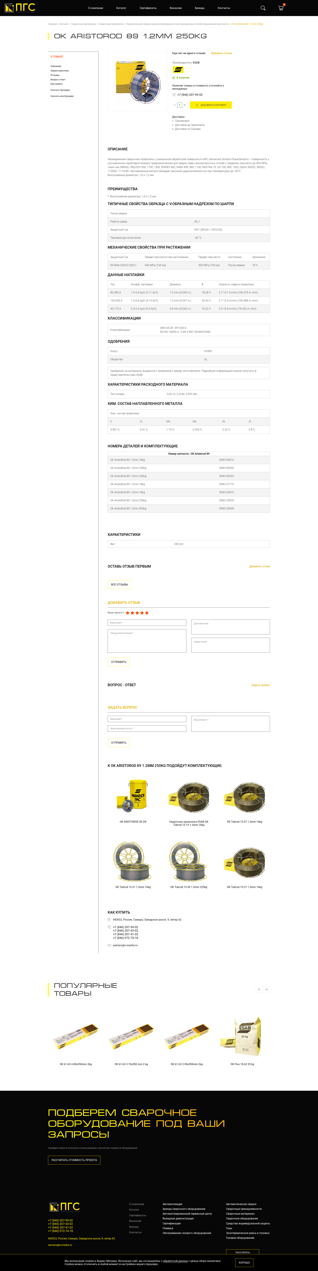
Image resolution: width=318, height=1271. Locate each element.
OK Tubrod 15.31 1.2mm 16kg (133, 887)
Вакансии (176, 8)
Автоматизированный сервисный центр (187, 1213)
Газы (229, 1228)
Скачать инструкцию (62, 96)
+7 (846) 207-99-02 (190, 94)
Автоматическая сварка (241, 1204)
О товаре (57, 56)
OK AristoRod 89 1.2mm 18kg (127, 484)
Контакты (224, 8)
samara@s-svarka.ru (125, 945)
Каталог (121, 8)
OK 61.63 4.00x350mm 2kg (76, 1064)
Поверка (168, 1228)
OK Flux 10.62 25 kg (242, 1064)
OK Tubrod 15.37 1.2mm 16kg (244, 821)
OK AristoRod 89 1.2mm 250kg (128, 500)
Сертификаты (148, 8)
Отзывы (55, 75)
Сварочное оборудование (242, 1218)
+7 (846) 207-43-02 (125, 930)
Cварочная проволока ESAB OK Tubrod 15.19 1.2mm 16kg (188, 823)
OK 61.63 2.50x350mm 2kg (187, 1064)
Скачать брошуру (60, 90)
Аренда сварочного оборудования (184, 1208)
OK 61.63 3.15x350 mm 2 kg (131, 1064)
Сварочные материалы (83, 24)
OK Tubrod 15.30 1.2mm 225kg (188, 887)
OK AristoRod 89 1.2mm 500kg (128, 508)
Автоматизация (172, 1204)
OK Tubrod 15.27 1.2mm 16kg (244, 887)
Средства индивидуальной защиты (248, 1223)
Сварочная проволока (111, 24)
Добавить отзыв (221, 53)
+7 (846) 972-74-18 (125, 938)
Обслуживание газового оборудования (187, 1233)
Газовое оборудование (240, 1237)
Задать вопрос (260, 685)
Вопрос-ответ (58, 79)
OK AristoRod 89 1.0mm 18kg (127, 459)
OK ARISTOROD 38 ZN (133, 821)
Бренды (200, 8)
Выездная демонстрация (178, 1218)
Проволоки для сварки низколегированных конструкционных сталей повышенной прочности (177, 24)
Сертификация (172, 1223)
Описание (56, 66)
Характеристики (60, 70)
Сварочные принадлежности (244, 1208)
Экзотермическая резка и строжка (247, 1233)
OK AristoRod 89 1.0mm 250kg (128, 468)
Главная (52, 24)
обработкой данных (175, 1261)
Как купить (57, 84)
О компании (95, 8)
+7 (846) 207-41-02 (125, 934)
